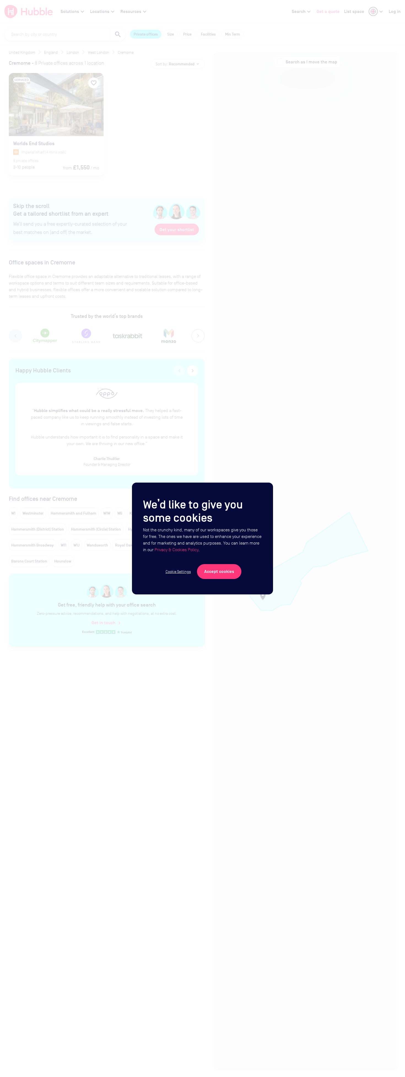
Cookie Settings (178, 571)
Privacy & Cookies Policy (176, 549)
